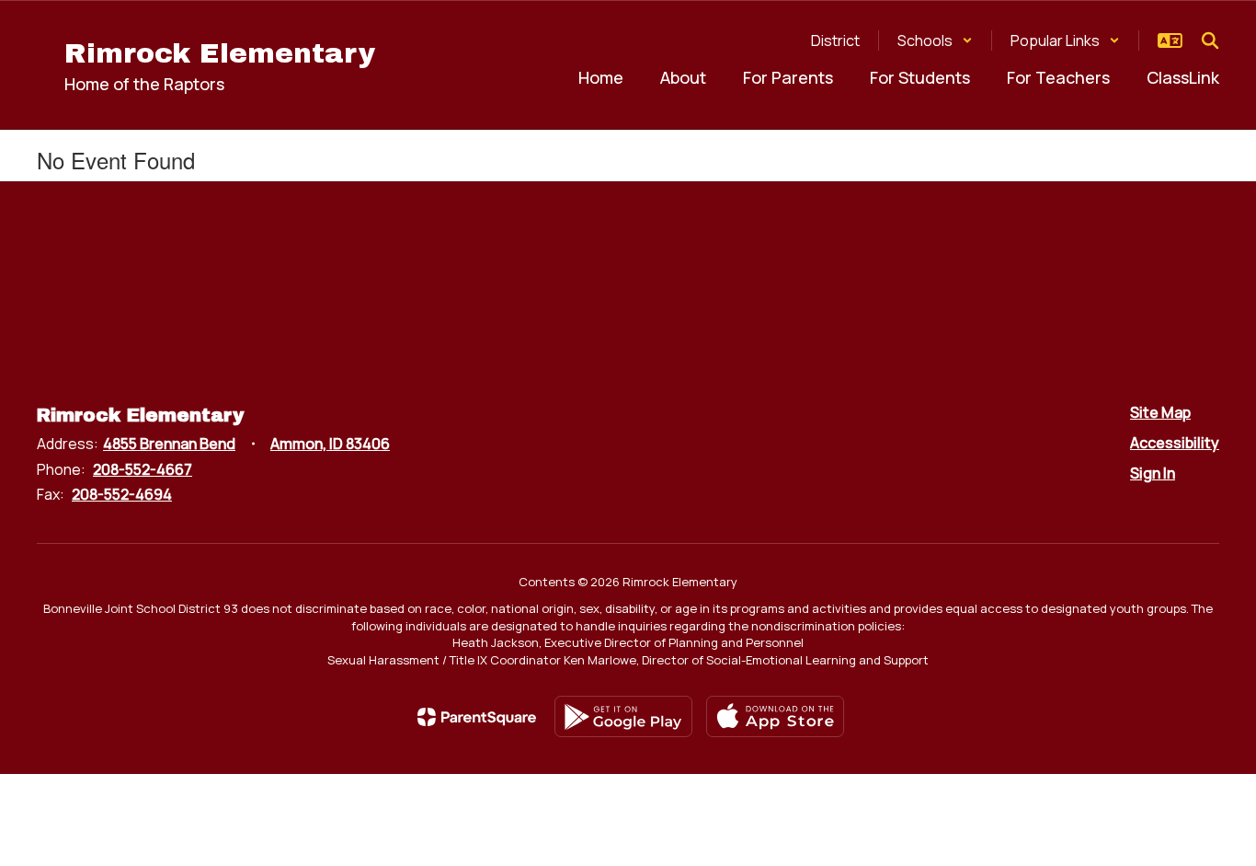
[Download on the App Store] (775, 716)
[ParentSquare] (477, 717)
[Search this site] (1210, 40)
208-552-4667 (142, 469)
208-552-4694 (122, 494)
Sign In (1152, 473)
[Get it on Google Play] (623, 716)
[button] (935, 40)
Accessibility (1174, 443)
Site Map (1160, 412)
